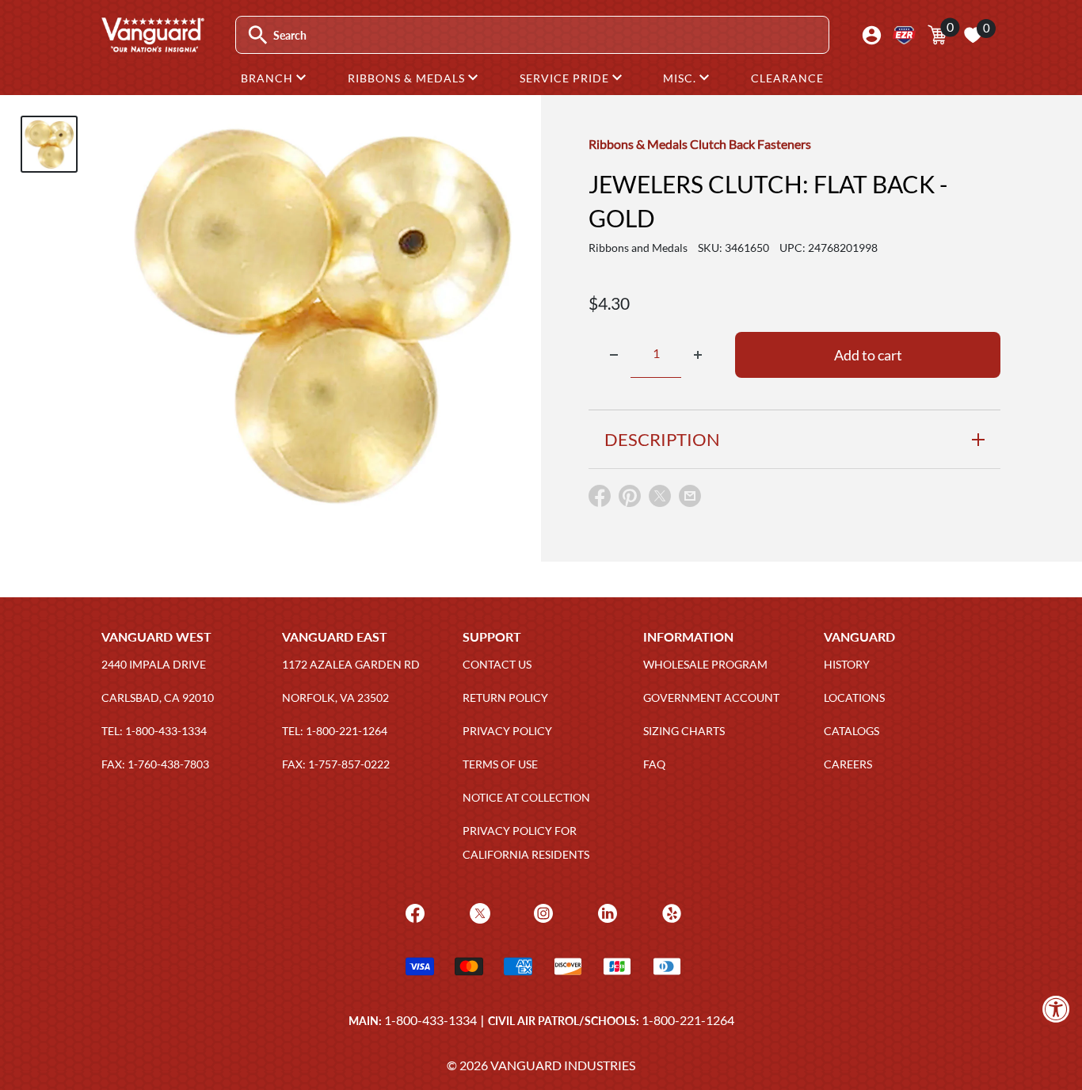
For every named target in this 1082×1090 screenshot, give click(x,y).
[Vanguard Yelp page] (669, 911)
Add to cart (868, 355)
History (847, 664)
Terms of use (500, 764)
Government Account (711, 697)
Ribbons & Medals (408, 78)
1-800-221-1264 (688, 1019)
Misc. (681, 78)
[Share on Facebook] (600, 499)
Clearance (787, 78)
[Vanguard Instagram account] (541, 911)
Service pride (566, 78)
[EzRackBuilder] (904, 35)
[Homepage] (152, 46)
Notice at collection (526, 797)
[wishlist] (973, 35)
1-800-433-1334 (430, 1019)
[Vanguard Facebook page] (413, 911)
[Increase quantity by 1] (697, 355)
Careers (848, 764)
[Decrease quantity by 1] (614, 355)
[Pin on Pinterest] (630, 499)
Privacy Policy (507, 730)
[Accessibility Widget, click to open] (1056, 1009)
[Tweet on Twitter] (660, 499)
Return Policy (505, 697)
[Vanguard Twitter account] (478, 911)
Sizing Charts (684, 730)
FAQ (654, 764)
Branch (268, 78)
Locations (854, 697)
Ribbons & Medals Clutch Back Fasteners (700, 143)
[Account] (872, 35)
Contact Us (497, 664)
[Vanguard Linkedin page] (605, 911)
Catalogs (851, 730)
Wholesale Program (705, 664)
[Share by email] (690, 497)
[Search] (258, 35)
